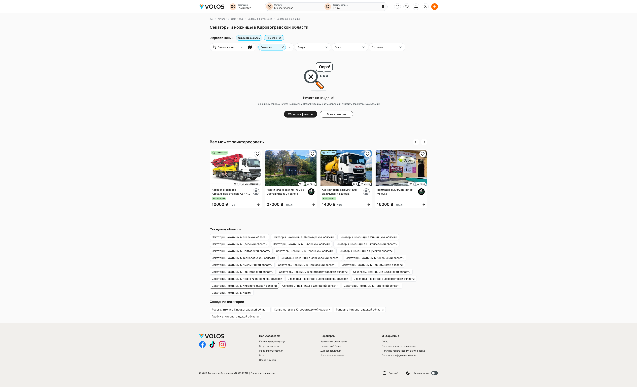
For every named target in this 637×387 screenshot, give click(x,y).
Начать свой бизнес (331, 346)
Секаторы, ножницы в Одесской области (239, 244)
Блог (261, 355)
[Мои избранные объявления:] (407, 7)
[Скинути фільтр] (282, 47)
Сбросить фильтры (249, 37)
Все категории (336, 114)
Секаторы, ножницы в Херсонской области (375, 258)
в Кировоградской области (240, 309)
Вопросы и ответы (269, 346)
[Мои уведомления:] (416, 7)
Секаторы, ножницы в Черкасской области (307, 264)
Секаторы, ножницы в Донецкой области (310, 285)
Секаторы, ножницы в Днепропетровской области (313, 271)
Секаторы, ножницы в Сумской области (365, 251)
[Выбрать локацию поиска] (269, 6)
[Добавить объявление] (435, 7)
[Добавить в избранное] (257, 154)
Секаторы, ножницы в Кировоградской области (244, 285)
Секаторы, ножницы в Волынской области (381, 271)
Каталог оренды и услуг (272, 341)
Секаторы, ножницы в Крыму (231, 292)
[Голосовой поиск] (383, 6)
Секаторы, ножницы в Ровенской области (304, 251)
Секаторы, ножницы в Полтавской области (241, 251)
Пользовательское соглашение (399, 346)
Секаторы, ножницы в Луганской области (372, 285)
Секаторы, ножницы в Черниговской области (242, 271)
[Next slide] (424, 142)
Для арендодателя (330, 350)
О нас (385, 341)
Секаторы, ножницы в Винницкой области (368, 237)
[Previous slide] (416, 142)
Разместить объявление (333, 341)
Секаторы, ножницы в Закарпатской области (384, 278)
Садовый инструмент (260, 18)
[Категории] (233, 6)
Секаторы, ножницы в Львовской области (301, 244)
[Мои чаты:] (397, 7)
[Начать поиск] (327, 6)
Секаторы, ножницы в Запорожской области (318, 278)
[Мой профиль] (425, 7)
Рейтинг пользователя (271, 350)
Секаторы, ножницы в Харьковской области (310, 258)
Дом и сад (237, 18)
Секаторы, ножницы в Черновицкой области (372, 264)
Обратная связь (268, 360)
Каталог (222, 18)
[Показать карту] (250, 47)
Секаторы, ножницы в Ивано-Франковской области (247, 278)
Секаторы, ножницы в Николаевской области (366, 244)
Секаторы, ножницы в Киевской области (239, 237)
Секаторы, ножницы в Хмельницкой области (242, 264)
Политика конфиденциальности (399, 355)
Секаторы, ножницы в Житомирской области (303, 237)
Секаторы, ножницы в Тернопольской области (243, 258)
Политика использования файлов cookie (403, 350)
